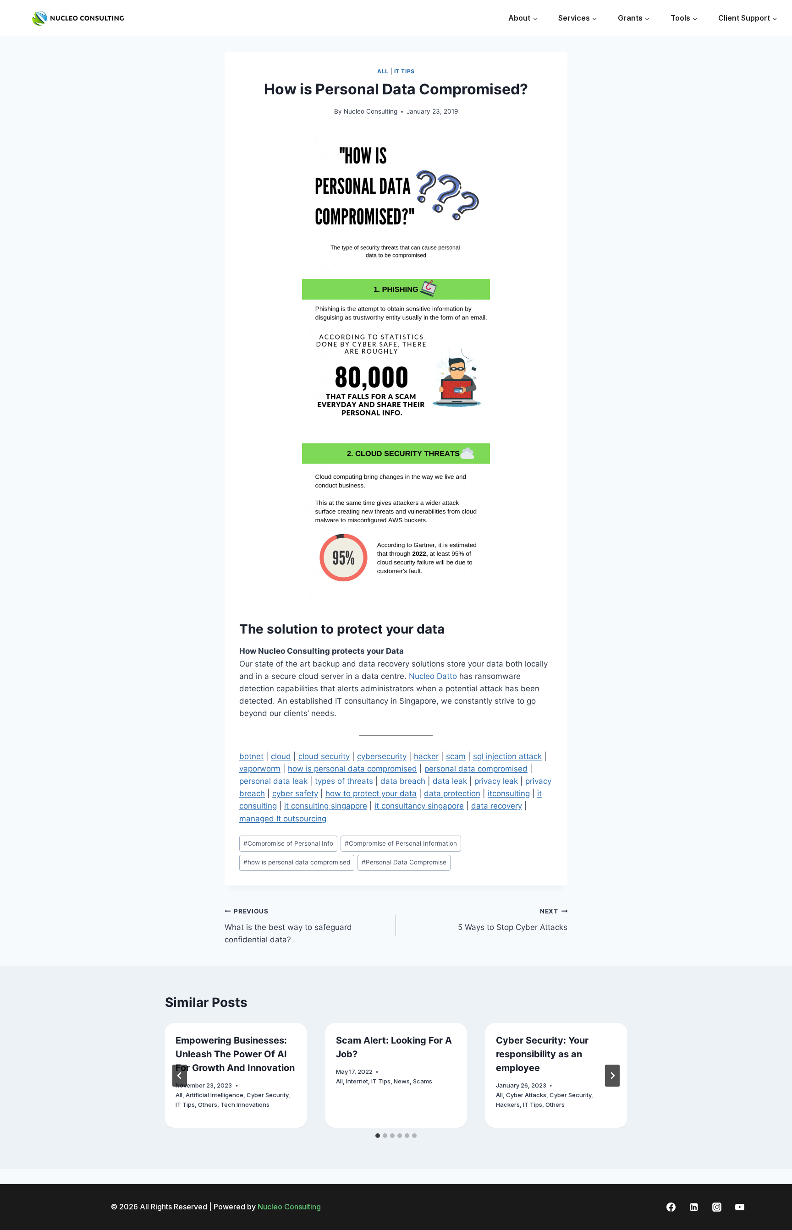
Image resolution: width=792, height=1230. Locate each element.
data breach (402, 781)
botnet (251, 756)
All (383, 71)
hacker (426, 756)
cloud (281, 756)
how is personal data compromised (352, 768)
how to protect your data (371, 793)
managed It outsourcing (282, 818)
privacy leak (496, 781)
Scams (422, 1081)
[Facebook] (671, 1207)
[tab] (377, 1135)
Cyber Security (267, 1095)
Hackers (508, 1104)
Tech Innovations (245, 1104)
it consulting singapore (325, 805)
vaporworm (259, 768)
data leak (450, 781)
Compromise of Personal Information (401, 843)
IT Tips (404, 71)
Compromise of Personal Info (288, 843)
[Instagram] (717, 1207)
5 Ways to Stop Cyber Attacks (512, 919)
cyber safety (295, 793)
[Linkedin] (694, 1207)
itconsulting (509, 793)
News (402, 1081)
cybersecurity (382, 756)
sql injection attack (507, 756)
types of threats (344, 781)
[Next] (612, 1076)
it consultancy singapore (419, 805)
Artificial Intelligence (214, 1095)
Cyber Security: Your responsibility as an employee (542, 1054)
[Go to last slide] (179, 1076)
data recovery (496, 805)
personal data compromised (476, 768)
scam (456, 756)
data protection (452, 793)
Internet (357, 1081)
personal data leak (273, 781)
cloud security (324, 756)
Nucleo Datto (433, 676)
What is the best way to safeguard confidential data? (288, 925)
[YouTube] (740, 1207)
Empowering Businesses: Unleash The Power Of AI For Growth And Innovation (235, 1054)
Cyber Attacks (526, 1095)
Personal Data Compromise (404, 862)
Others (207, 1104)
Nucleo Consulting (370, 111)
